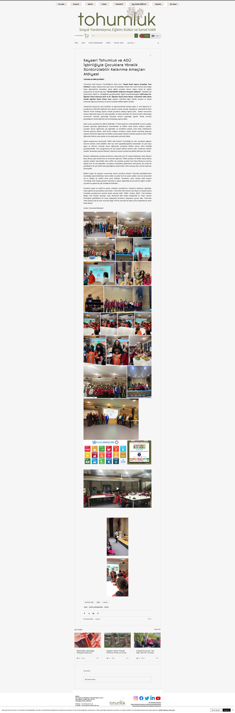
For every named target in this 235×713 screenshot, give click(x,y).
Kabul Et (226, 710)
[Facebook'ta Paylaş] (84, 613)
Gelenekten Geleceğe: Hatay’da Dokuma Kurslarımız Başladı (86, 652)
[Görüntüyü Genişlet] (100, 224)
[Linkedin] (152, 698)
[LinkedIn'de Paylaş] (93, 613)
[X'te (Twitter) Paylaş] (89, 613)
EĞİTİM (108, 43)
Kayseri (105, 602)
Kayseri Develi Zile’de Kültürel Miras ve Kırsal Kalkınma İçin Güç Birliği (116, 652)
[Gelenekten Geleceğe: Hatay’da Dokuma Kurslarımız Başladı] (87, 640)
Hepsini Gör (157, 629)
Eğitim (98, 602)
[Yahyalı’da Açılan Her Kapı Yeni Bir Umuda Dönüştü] (147, 640)
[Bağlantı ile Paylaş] (98, 613)
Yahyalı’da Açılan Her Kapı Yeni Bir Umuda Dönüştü (145, 652)
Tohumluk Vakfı (89, 602)
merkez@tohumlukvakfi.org (90, 705)
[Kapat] (233, 710)
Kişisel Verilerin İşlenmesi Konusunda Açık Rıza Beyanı (146, 706)
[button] (76, 4)
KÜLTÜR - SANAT (119, 43)
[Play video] (117, 488)
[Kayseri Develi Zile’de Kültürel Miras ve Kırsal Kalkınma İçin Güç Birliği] (117, 640)
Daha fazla (130, 43)
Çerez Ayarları (216, 710)
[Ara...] (136, 36)
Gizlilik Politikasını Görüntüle (167, 710)
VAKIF (83, 43)
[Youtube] (158, 698)
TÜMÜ (76, 43)
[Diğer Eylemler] (150, 55)
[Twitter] (147, 698)
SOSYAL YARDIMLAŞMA (96, 43)
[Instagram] (136, 698)
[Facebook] (141, 698)
